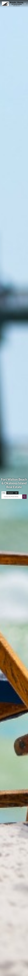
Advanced (10, 493)
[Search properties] (24, 496)
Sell (16, 493)
